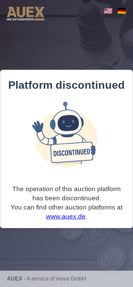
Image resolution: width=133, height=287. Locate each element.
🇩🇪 (121, 11)
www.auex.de (66, 216)
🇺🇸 (108, 11)
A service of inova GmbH (56, 279)
